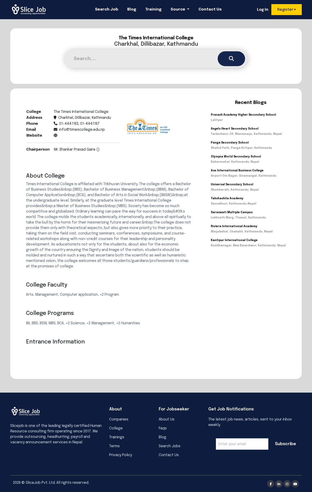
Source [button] (178, 9)
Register (285, 10)
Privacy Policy (120, 455)
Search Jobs (169, 446)
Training (153, 9)
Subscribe (285, 444)
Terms (114, 446)
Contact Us (210, 9)
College (116, 428)
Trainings (116, 437)
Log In (262, 10)
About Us (167, 419)
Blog (131, 9)
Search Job (106, 9)
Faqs (163, 428)
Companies (118, 419)
